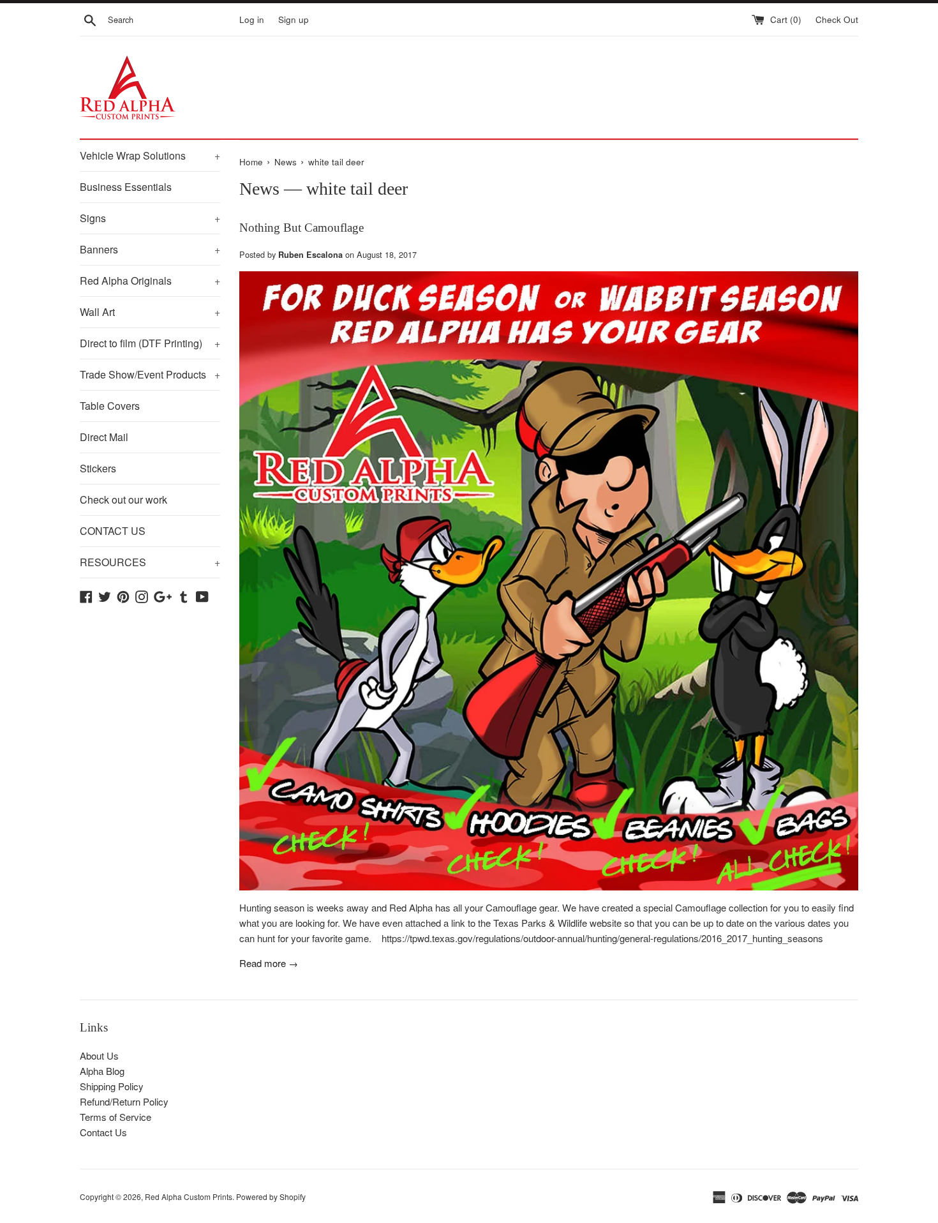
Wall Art (150, 311)
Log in (251, 19)
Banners (150, 249)
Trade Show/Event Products (150, 374)
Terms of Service (115, 1116)
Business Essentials (126, 186)
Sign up (293, 19)
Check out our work (123, 499)
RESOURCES (150, 562)
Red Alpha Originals (150, 280)
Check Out (836, 19)
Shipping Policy (112, 1086)
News (259, 189)
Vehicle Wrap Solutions (150, 155)
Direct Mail (104, 437)
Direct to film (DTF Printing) (150, 343)
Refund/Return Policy (124, 1101)
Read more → (268, 963)
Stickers (98, 468)
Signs (150, 218)
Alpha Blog (102, 1070)
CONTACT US (112, 530)
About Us (99, 1055)
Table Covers (110, 405)
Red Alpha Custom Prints (188, 1196)
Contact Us (103, 1132)
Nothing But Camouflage (301, 227)
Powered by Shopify (271, 1196)
